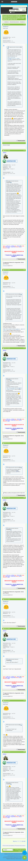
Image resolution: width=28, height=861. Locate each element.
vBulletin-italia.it (19, 858)
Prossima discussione (20, 845)
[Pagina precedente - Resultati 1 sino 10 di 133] (18, 8)
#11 (24, 24)
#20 (24, 751)
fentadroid (5, 265)
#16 (24, 497)
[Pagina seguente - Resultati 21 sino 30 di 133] (20, 8)
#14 (24, 348)
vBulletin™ (14, 855)
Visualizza (22, 21)
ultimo (23, 8)
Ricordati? (13, 12)
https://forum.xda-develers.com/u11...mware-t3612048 (14, 58)
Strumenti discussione (14, 21)
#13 (24, 269)
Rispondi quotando (21, 140)
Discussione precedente (8, 845)
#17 (24, 599)
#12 (24, 150)
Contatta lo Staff (18, 849)
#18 (24, 628)
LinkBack (6, 21)
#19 (24, 700)
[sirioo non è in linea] (5, 156)
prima (15, 8)
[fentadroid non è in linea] (6, 32)
